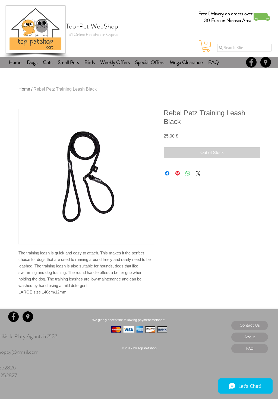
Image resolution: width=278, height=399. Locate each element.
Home (24, 89)
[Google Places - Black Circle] (265, 62)
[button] (206, 46)
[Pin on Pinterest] (177, 173)
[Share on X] (198, 173)
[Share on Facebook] (167, 173)
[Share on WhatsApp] (188, 173)
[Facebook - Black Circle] (251, 62)
